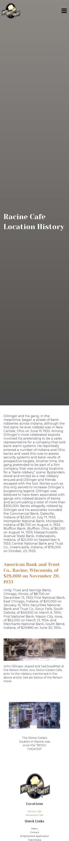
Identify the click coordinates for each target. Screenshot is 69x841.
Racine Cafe (34, 811)
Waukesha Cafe (34, 815)
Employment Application (34, 836)
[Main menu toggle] (64, 10)
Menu (34, 828)
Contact (34, 832)
